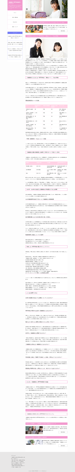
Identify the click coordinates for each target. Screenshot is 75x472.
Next (66, 9)
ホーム (15, 12)
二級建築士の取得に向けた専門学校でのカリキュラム (40, 414)
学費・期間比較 (15, 17)
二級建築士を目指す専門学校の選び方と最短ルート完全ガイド (15, 37)
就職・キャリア (15, 26)
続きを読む (63, 30)
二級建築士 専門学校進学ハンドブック (14, 3)
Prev (27, 9)
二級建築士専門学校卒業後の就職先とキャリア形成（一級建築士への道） (15, 56)
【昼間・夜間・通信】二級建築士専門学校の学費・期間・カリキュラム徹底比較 (15, 43)
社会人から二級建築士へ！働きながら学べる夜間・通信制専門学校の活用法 (15, 49)
